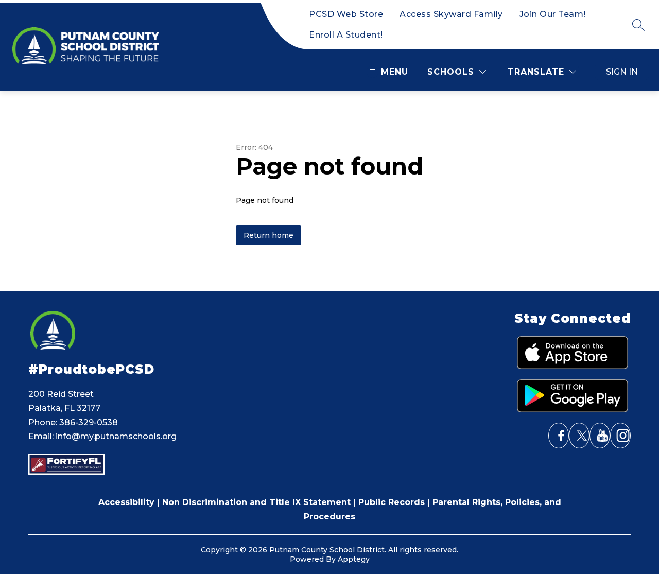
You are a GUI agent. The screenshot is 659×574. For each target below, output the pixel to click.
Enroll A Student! (346, 35)
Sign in (622, 72)
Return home (268, 235)
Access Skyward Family (451, 14)
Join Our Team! (552, 14)
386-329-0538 (88, 422)
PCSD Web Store (346, 14)
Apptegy (354, 559)
